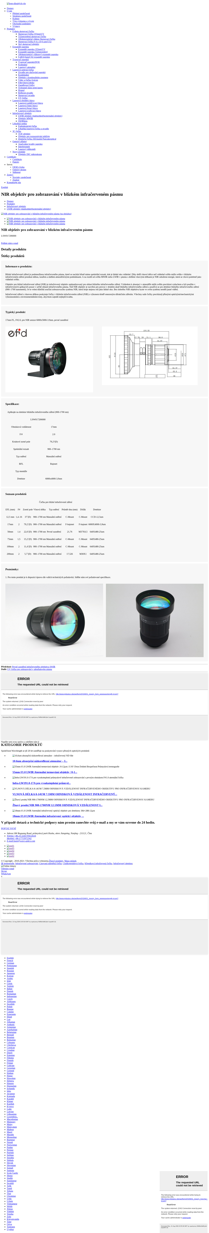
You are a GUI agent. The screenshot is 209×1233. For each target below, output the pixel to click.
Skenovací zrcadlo (26, 95)
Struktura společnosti (22, 16)
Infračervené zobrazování (26, 863)
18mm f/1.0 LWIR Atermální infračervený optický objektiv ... (48, 816)
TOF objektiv (24, 134)
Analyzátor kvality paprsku (30, 144)
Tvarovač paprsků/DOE (29, 62)
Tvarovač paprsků (21, 59)
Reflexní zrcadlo (25, 93)
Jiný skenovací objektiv (28, 44)
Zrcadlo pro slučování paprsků (31, 72)
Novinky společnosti (22, 177)
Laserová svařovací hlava (29, 111)
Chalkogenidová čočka (73, 863)
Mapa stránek (70, 861)
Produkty (11, 29)
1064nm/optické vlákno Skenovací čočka (36, 39)
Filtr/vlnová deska (26, 82)
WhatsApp (6, 874)
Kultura (16, 18)
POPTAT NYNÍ (8, 828)
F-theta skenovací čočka (23, 31)
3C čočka (17, 131)
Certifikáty (11, 157)
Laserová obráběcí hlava (23, 100)
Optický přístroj (20, 141)
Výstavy (16, 26)
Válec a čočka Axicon (28, 80)
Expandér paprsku (21, 47)
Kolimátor (22, 64)
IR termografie (7, 863)
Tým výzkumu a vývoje (23, 21)
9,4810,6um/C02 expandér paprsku (34, 57)
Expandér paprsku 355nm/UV (31, 49)
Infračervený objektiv (22, 113)
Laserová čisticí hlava (28, 105)
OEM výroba (18, 167)
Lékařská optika (20, 123)
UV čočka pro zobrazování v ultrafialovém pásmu (29, 669)
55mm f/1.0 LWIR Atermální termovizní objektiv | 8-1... (45, 772)
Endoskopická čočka (27, 126)
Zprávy (10, 175)
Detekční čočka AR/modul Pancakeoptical (37, 139)
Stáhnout (16, 172)
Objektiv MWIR (25, 118)
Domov (10, 8)
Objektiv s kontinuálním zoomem (33, 77)
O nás (9, 11)
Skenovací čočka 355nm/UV (31, 34)
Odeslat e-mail (7, 868)
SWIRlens (22, 121)
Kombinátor (23, 75)
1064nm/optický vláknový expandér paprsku (38, 54)
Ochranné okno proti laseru (30, 87)
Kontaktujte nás (14, 182)
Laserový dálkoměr (27, 149)
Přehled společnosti (21, 13)
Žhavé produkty (56, 861)
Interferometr (24, 146)
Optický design (19, 169)
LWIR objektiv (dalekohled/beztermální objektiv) (40, 116)
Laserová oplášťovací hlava (30, 103)
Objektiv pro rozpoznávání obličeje (34, 136)
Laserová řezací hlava (28, 108)
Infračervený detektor (122, 863)
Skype (4, 871)
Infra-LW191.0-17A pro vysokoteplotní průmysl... (42, 783)
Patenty (16, 162)
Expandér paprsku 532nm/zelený (33, 52)
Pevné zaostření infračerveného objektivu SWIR (33, 667)
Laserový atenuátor (26, 67)
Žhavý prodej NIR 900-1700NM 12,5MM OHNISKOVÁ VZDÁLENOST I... (58, 805)
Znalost (16, 180)
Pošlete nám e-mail (9, 243)
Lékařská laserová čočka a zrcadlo (33, 128)
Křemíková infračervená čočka (98, 863)
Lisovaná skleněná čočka (50, 863)
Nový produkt (19, 152)
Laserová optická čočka (23, 70)
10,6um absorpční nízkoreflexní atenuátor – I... (40, 761)
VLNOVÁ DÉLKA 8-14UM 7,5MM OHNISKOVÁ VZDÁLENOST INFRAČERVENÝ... (65, 794)
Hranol (21, 90)
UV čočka (22, 98)
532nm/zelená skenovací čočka (32, 36)
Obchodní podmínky (22, 23)
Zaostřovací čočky (26, 85)
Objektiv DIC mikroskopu (30, 154)
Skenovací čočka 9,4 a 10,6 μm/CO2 (34, 41)
